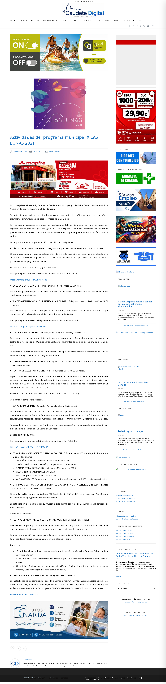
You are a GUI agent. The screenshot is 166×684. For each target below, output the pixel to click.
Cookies (100, 678)
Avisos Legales (120, 678)
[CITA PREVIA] (136, 158)
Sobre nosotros (90, 678)
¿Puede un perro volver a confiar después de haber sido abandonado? (135, 304)
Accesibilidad (131, 678)
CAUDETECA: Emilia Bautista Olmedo (133, 383)
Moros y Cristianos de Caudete (127, 519)
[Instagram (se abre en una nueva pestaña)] (137, 25)
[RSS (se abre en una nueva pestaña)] (144, 25)
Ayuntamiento (55, 151)
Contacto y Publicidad (92, 679)
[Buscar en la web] (153, 25)
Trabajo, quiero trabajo (130, 431)
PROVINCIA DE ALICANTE (125, 533)
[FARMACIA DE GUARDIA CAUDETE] (136, 178)
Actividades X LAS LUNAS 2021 (24, 594)
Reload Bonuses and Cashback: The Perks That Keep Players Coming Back (134, 556)
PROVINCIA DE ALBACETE (125, 531)
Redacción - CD (20, 151)
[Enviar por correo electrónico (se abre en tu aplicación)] (148, 25)
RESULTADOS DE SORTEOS (126, 502)
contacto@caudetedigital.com (136, 602)
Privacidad (109, 678)
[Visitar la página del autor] (15, 663)
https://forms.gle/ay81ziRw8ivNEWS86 (28, 279)
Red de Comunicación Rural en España (136, 615)
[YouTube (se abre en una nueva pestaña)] (140, 25)
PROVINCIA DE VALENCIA (125, 536)
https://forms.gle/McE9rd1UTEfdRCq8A (29, 447)
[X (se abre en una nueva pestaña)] (129, 25)
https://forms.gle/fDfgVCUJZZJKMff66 (28, 326)
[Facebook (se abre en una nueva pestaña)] (133, 25)
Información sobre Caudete (126, 516)
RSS (139, 678)
